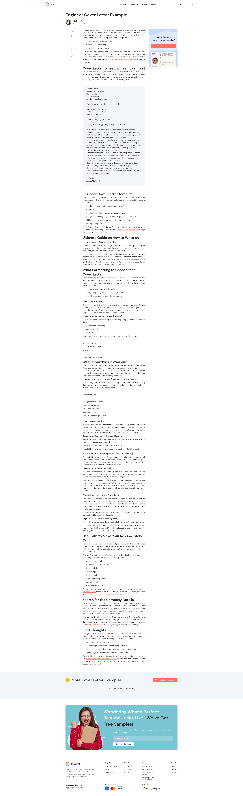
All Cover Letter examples (165, 680)
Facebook (174, 772)
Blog (125, 775)
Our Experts (128, 766)
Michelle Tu (78, 21)
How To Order (134, 4)
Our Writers (123, 4)
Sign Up (192, 4)
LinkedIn (173, 766)
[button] (144, 4)
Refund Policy (110, 772)
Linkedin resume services (128, 230)
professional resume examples (106, 594)
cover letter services (94, 625)
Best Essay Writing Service (148, 773)
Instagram (174, 769)
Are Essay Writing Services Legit (148, 778)
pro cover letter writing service (123, 59)
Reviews (153, 4)
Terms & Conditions (111, 766)
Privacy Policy (110, 769)
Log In (181, 4)
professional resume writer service (101, 659)
